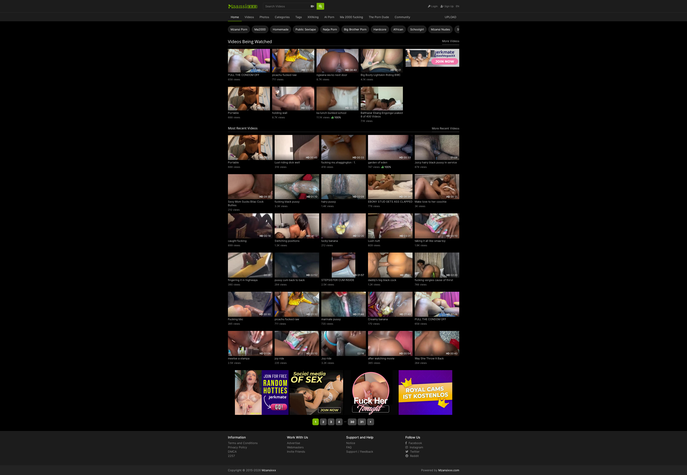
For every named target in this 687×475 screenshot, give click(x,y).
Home (235, 17)
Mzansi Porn (239, 29)
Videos (249, 17)
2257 (231, 456)
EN (457, 6)
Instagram (415, 447)
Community (402, 17)
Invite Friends (296, 451)
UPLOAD (450, 17)
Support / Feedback (359, 451)
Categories (282, 17)
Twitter (414, 451)
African (398, 29)
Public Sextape (306, 29)
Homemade (280, 29)
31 (362, 422)
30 (352, 422)
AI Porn (329, 17)
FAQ (349, 447)
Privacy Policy (237, 447)
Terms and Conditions (243, 443)
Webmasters (295, 447)
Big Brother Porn (355, 29)
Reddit (413, 456)
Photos (264, 17)
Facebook (414, 443)
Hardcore (380, 29)
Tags (298, 17)
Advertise (293, 443)
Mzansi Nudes (440, 29)
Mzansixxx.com (448, 470)
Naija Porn (330, 29)
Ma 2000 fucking (351, 17)
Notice (350, 443)
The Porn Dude (379, 17)
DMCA (232, 451)
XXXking (313, 17)
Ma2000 (260, 29)
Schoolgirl (417, 29)
